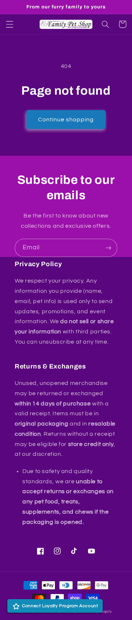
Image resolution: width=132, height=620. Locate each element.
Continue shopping (66, 119)
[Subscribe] (108, 248)
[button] (9, 24)
